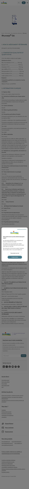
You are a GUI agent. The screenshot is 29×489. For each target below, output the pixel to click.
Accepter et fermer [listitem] (15, 257)
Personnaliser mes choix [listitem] (15, 253)
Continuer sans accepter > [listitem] (22, 229)
